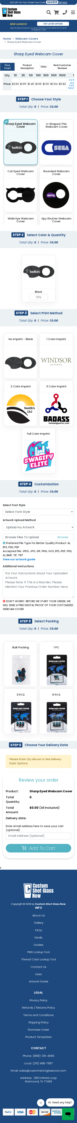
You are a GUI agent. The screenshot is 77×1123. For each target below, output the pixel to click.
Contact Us (38, 967)
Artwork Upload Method (19, 520)
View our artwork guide (19, 559)
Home (7, 39)
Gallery (38, 923)
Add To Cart (41, 848)
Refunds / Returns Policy (38, 1008)
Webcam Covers (26, 39)
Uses (38, 974)
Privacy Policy (38, 1000)
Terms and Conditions (38, 1015)
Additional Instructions (18, 566)
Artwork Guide (38, 981)
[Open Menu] (72, 12)
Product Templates (38, 1037)
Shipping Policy (38, 1022)
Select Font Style (14, 505)
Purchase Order (38, 1030)
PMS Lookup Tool (38, 952)
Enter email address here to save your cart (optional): (35, 828)
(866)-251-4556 (43, 1056)
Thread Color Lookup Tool (38, 959)
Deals (38, 937)
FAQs (38, 930)
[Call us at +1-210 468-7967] (65, 13)
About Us (38, 915)
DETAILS (63, 2)
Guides (38, 945)
